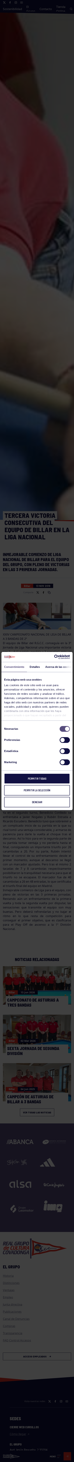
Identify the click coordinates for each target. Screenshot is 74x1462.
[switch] (65, 740)
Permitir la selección (37, 790)
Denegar (37, 802)
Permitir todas (37, 778)
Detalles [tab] (35, 666)
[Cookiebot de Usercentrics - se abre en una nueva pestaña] (54, 657)
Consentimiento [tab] (14, 666)
